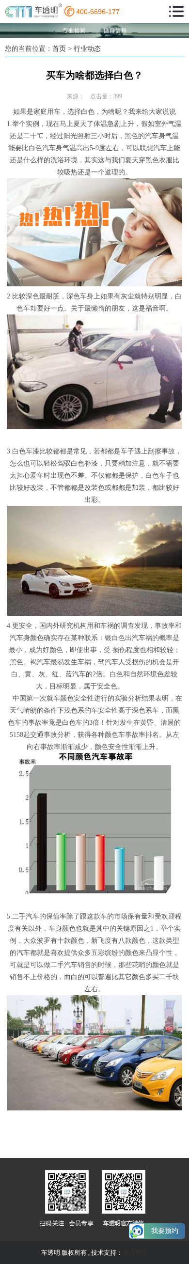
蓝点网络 (135, 1252)
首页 (59, 48)
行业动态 (87, 48)
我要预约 (164, 1230)
